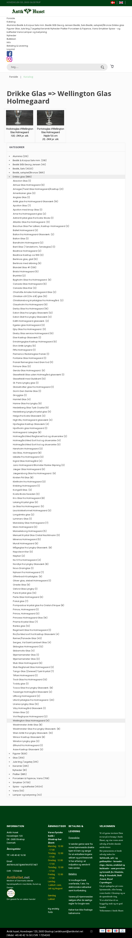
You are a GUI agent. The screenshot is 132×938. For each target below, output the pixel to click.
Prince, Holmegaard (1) (26, 609)
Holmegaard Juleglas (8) (27, 432)
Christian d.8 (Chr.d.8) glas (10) (30, 296)
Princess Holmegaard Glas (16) (30, 617)
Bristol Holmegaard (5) (25, 271)
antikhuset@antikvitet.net (69, 931)
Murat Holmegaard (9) (25, 543)
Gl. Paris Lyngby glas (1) (25, 382)
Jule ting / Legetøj (30, 28)
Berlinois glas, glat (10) (25, 259)
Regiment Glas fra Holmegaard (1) (32, 630)
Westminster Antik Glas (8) (27, 724)
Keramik (45, 28)
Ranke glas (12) (21, 626)
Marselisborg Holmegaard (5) (30, 531)
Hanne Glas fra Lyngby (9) (27, 403)
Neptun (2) (19, 555)
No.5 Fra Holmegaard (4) (27, 560)
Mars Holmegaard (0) (25, 527)
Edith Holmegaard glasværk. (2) (31, 321)
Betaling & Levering (17, 45)
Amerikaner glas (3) (24, 193)
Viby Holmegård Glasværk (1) (29, 708)
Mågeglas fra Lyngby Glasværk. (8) (32, 547)
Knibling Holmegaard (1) (26, 485)
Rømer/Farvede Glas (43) (27, 638)
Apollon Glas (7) (22, 205)
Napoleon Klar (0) (23, 551)
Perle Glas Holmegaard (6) (28, 597)
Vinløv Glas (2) (21, 712)
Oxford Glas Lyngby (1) (25, 588)
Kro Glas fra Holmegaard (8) (29, 498)
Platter (64, 28)
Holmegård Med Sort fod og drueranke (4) (37, 440)
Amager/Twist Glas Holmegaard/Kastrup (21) (38, 189)
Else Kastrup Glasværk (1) (27, 337)
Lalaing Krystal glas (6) (25, 502)
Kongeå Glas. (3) (22, 490)
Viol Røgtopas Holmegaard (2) (30, 716)
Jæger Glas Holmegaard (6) (29, 469)
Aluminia (11, 25)
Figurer (10, 28)
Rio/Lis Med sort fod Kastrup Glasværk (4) (36, 634)
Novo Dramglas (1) (23, 568)
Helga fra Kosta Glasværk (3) (29, 415)
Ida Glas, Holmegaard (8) (27, 452)
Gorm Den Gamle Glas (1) (27, 391)
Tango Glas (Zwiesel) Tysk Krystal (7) (33, 671)
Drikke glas (118, 25)
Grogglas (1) (20, 395)
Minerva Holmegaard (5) (27, 539)
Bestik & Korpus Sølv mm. (31, 25)
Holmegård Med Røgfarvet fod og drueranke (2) (40, 436)
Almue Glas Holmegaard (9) (29, 185)
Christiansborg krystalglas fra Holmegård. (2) (38, 300)
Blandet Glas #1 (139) (24, 267)
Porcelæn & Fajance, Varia (83, 28)
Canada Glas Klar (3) (24, 288)
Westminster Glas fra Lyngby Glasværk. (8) (36, 728)
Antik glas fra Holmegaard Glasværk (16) (35, 201)
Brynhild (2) (19, 275)
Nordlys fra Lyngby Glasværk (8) (30, 564)
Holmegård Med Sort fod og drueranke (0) (36, 444)
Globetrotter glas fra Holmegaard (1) (33, 387)
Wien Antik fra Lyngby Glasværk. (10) (33, 733)
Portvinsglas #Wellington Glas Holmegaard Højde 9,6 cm (50, 132)
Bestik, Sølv (79, 25)
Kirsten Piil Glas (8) (23, 477)
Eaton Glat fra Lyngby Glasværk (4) (32, 317)
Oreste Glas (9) (21, 584)
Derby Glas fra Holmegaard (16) (30, 308)
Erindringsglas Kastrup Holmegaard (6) (35, 341)
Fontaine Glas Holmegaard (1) (29, 358)
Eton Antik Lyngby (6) (24, 345)
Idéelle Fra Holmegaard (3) (28, 457)
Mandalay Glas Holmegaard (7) (30, 522)
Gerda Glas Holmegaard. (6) (29, 370)
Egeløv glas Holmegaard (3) (29, 325)
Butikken (11, 39)
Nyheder (55, 28)
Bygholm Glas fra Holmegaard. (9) (32, 279)
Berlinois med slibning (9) (27, 263)
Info (9, 42)
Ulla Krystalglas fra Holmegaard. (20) (33, 700)
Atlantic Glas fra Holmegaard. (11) (31, 222)
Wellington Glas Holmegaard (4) (31, 720)
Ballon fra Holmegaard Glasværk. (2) (33, 234)
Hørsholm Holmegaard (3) (28, 448)
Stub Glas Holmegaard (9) (27, 663)
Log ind (11, 49)
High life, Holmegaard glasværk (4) (32, 420)
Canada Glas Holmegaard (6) (30, 284)
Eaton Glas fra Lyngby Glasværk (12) (33, 312)
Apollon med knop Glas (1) (27, 209)
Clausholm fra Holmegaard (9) (30, 304)
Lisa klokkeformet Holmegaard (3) (32, 510)
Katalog (11, 21)
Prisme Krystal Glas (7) (25, 621)
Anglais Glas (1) (21, 197)
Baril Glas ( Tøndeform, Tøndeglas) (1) (34, 246)
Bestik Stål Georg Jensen (59, 25)
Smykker (103, 28)
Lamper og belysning (35, 32)
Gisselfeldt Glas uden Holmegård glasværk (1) (38, 374)
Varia (20, 32)
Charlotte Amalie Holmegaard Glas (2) (34, 292)
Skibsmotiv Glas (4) (24, 650)
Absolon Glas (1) (22, 180)
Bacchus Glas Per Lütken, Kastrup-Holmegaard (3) (41, 226)
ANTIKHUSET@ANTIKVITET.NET (22, 864)
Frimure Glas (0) (22, 366)
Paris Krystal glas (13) (24, 593)
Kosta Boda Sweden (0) (26, 494)
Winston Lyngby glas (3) (26, 741)
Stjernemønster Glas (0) (26, 659)
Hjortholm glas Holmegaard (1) (30, 428)
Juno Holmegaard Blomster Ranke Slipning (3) (39, 465)
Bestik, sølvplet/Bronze (98, 25)
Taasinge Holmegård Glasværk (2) (32, 692)
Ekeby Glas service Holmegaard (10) (33, 333)
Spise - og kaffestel (23, 786)
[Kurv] (112, 66)
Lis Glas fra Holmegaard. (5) (28, 506)
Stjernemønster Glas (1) (26, 654)
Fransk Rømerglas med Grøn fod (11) (33, 362)
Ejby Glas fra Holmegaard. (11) (29, 329)
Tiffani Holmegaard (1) (25, 675)
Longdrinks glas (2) (23, 514)
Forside (11, 18)
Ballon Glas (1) (21, 238)
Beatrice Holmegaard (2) (27, 251)
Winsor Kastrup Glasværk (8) (29, 737)
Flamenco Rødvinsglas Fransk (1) (31, 354)
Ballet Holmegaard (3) (25, 230)
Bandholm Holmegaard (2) (28, 242)
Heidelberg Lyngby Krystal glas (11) (32, 411)
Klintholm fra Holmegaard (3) (29, 481)
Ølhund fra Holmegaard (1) (28, 745)
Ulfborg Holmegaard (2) (26, 696)
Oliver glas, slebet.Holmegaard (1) (32, 580)
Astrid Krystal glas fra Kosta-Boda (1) (33, 218)
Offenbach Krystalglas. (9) (27, 576)
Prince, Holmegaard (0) (26, 613)
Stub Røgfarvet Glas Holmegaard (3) (33, 667)
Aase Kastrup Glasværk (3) (28, 749)
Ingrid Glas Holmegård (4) (27, 461)
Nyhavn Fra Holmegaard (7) (28, 572)
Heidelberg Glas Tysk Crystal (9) (31, 407)
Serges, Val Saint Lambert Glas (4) (32, 642)
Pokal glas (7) (20, 601)
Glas (17, 28)
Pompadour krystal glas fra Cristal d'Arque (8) (38, 605)
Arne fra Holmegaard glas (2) (29, 213)
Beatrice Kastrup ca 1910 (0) (28, 255)
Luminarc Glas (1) (22, 518)
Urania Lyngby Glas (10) (26, 704)
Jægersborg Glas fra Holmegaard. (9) (34, 473)
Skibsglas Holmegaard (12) (28, 646)
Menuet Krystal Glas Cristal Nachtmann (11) (36, 535)
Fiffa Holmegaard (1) (24, 349)
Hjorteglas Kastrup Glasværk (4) (31, 424)
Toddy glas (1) (21, 683)
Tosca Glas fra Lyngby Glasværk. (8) (33, 687)
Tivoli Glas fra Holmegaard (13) (30, 679)
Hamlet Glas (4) (22, 399)
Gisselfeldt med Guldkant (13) (29, 378)
